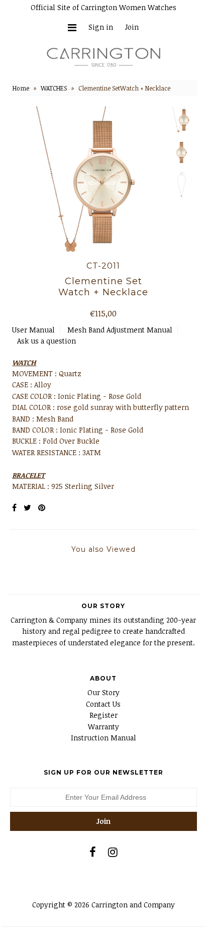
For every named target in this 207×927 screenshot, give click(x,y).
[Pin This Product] (41, 507)
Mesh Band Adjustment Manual (119, 329)
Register (103, 715)
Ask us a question (46, 341)
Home (21, 88)
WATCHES (54, 88)
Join (132, 27)
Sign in (100, 27)
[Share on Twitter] (27, 507)
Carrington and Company (133, 904)
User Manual (33, 329)
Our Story (103, 692)
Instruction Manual (103, 737)
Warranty (103, 726)
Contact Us (103, 704)
